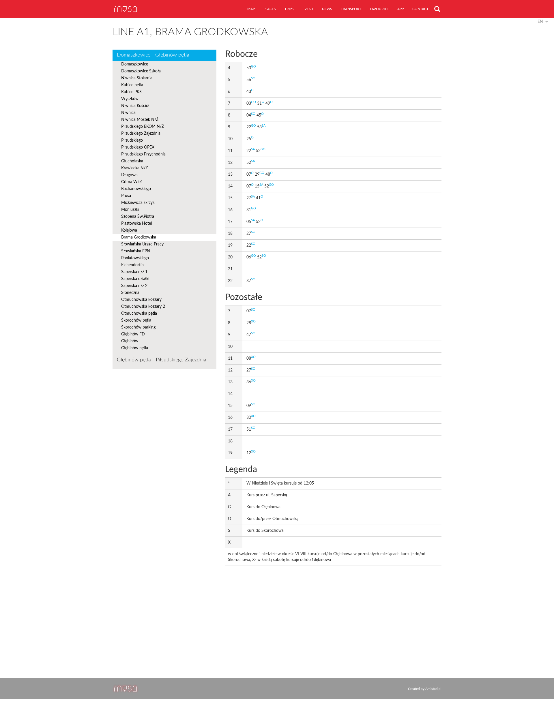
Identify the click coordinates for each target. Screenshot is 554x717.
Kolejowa (129, 230)
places (269, 9)
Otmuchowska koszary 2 (143, 307)
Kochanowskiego (136, 189)
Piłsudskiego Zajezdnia (140, 134)
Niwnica (128, 113)
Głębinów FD (133, 334)
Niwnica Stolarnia (136, 78)
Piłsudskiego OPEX (137, 147)
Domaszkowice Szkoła (141, 71)
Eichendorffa (132, 265)
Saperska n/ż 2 (134, 286)
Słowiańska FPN (135, 251)
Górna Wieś (131, 182)
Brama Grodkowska (138, 237)
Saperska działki (135, 279)
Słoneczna (130, 293)
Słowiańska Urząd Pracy (142, 244)
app (400, 9)
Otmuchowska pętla (139, 313)
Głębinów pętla (134, 348)
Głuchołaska (132, 161)
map (251, 9)
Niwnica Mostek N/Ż (139, 120)
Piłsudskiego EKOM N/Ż (142, 127)
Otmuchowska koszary (141, 300)
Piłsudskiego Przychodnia (143, 154)
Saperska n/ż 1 (134, 272)
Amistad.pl (433, 688)
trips (289, 9)
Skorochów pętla (136, 320)
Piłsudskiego (132, 140)
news (327, 9)
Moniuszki (130, 210)
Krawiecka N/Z (134, 168)
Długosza (129, 175)
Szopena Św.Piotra (137, 217)
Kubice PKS (131, 92)
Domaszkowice (134, 64)
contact (420, 9)
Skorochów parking (138, 327)
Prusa (126, 196)
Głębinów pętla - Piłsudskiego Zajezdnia (161, 360)
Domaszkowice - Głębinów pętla (153, 55)
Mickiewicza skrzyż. (138, 203)
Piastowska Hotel (136, 224)
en (540, 22)
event (307, 9)
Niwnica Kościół (135, 106)
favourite (379, 9)
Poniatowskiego (135, 258)
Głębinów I (131, 341)
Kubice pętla (132, 85)
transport (351, 9)
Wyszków (129, 99)
